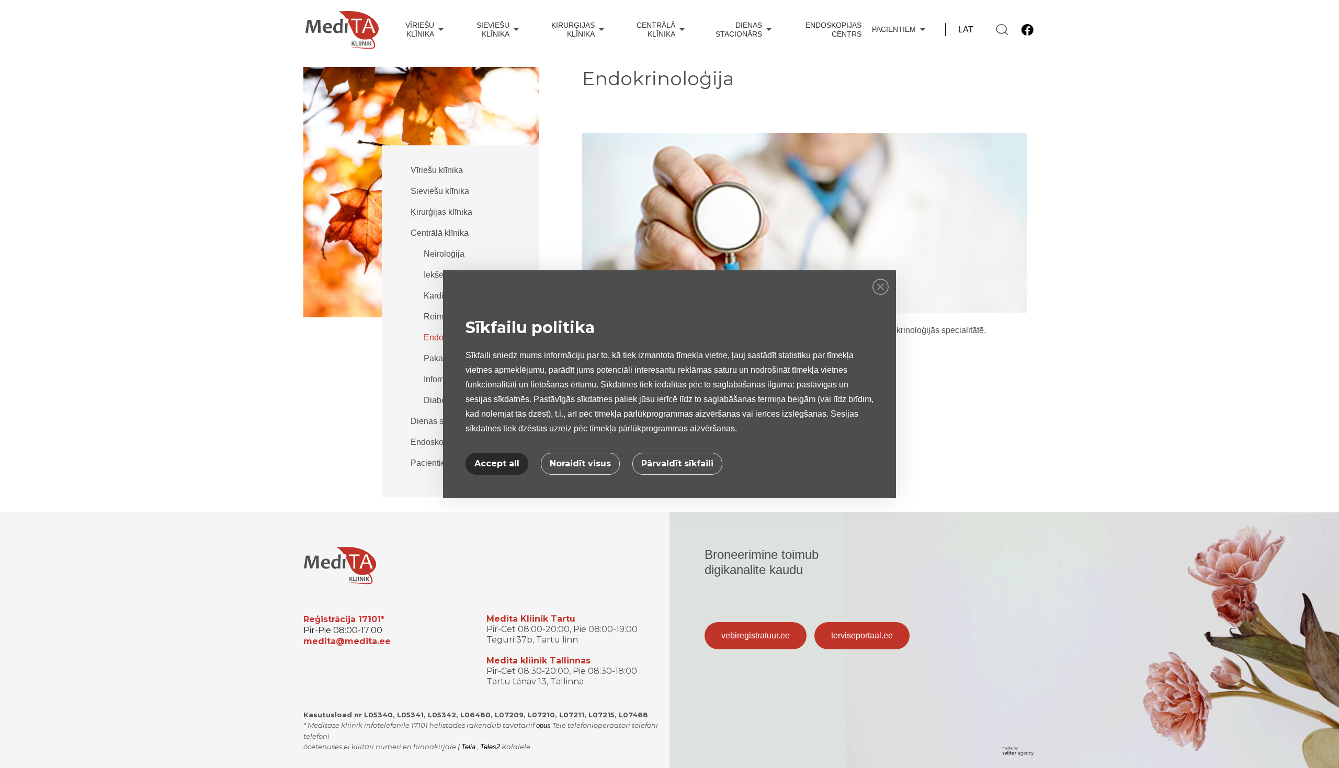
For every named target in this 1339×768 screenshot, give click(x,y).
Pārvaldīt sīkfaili (677, 463)
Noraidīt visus (580, 463)
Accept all (496, 463)
